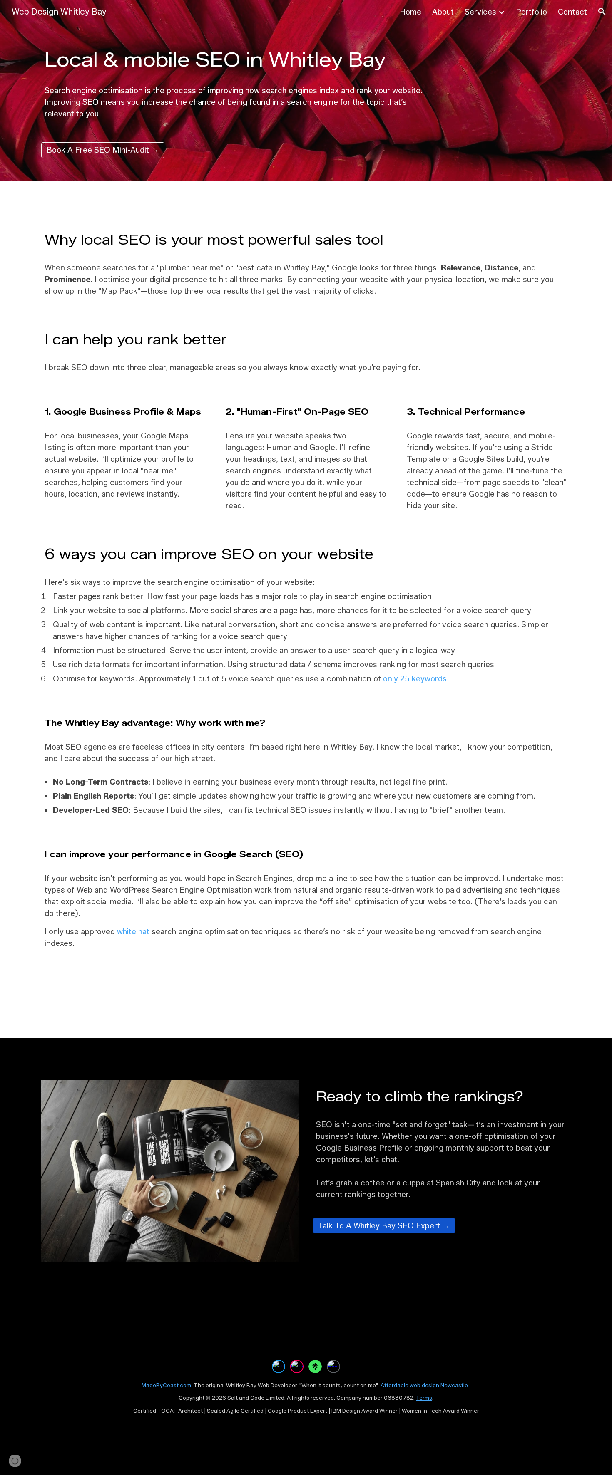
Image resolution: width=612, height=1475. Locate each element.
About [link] (443, 12)
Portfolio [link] (531, 12)
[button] (602, 12)
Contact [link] (572, 12)
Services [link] (480, 12)
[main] (238, 59)
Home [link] (410, 12)
